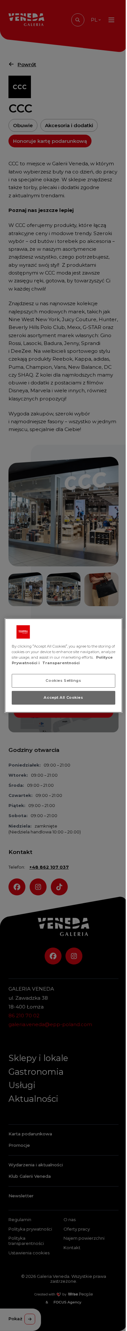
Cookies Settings (63, 680)
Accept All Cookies (63, 697)
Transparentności (61, 663)
